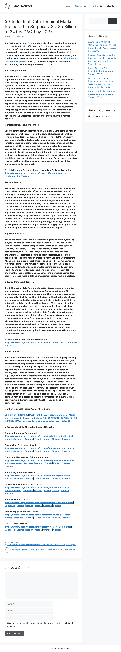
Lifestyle (110, 6)
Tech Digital (97, 6)
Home (67, 6)
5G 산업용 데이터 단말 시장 (60, 418)
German (29, 439)
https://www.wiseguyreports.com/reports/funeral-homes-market (38, 527)
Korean (46, 439)
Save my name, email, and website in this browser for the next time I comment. (40, 624)
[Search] (112, 21)
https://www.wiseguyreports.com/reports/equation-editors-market (39, 502)
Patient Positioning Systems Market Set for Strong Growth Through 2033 (102, 94)
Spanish (66, 439)
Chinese (56, 439)
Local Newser (22, 6)
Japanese (18, 439)
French (37, 439)
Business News (81, 6)
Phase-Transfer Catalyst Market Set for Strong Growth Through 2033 (102, 71)
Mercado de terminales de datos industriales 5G (46, 421)
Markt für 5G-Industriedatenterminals (48, 415)
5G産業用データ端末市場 (16, 415)
